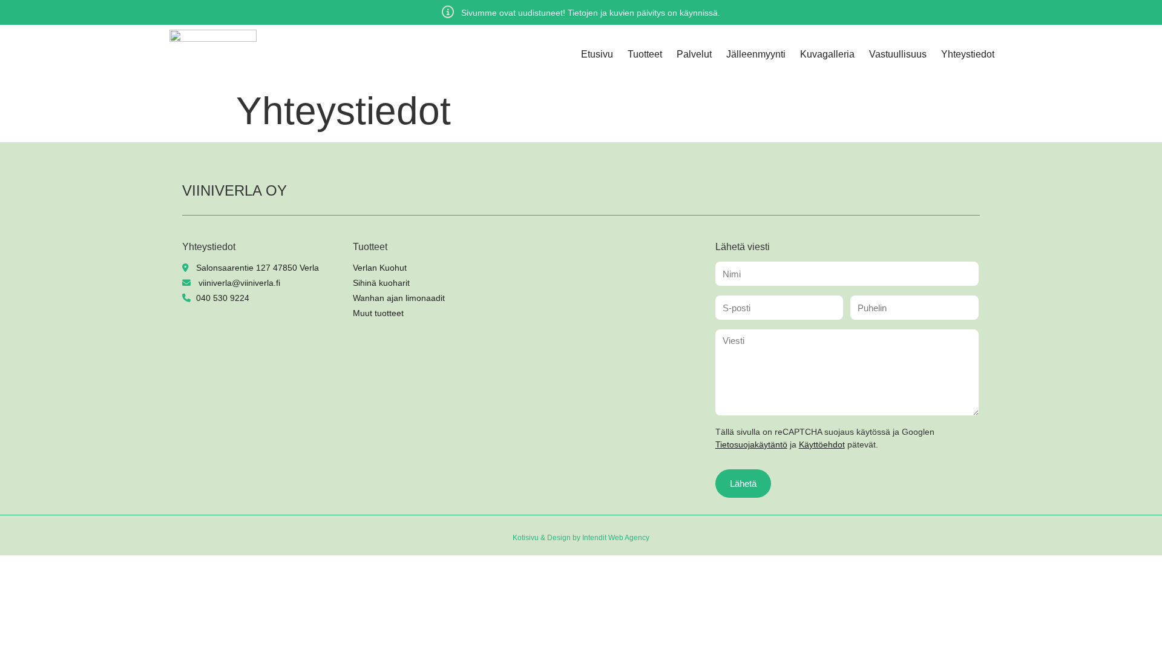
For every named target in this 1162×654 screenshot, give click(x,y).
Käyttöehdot (822, 444)
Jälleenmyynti (756, 54)
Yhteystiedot (967, 54)
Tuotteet (645, 54)
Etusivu (597, 54)
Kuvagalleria (827, 54)
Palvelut (694, 54)
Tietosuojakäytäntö (751, 444)
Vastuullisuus (898, 54)
